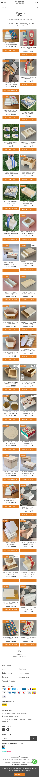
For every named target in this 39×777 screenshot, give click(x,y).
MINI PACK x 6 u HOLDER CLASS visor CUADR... (11, 382)
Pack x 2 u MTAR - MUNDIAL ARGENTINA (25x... (28, 113)
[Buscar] (37, 7)
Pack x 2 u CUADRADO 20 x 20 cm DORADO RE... (11, 603)
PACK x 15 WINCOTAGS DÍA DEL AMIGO (28, 48)
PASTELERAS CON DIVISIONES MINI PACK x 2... (10, 499)
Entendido (19, 774)
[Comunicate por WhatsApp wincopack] (34, 761)
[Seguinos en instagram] (3, 729)
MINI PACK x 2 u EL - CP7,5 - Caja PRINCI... (10, 638)
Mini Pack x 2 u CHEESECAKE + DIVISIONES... (10, 543)
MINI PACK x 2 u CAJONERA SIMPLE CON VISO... (28, 143)
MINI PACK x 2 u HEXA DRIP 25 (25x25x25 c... (10, 353)
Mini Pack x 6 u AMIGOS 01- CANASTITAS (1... (28, 573)
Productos (23, 669)
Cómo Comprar (24, 673)
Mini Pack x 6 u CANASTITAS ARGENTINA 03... (11, 232)
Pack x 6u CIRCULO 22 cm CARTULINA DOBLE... (10, 442)
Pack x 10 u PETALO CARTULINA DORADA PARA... (11, 83)
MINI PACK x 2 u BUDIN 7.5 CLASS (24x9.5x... (28, 543)
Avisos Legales (24, 677)
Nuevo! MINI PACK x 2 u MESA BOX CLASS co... (11, 263)
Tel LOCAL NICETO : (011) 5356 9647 (15, 713)
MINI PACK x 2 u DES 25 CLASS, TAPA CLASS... (28, 382)
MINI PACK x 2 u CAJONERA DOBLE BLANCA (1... (28, 262)
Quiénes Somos (7, 673)
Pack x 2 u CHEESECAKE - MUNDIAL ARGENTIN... (11, 202)
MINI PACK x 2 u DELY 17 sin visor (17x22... (28, 412)
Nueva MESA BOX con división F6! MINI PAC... (28, 172)
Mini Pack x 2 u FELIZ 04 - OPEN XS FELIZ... (28, 442)
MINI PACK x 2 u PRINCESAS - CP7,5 (28, 638)
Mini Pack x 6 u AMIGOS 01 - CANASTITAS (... (28, 78)
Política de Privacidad (8, 681)
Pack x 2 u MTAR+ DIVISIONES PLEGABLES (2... (28, 350)
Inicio (3, 669)
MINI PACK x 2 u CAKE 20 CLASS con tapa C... (11, 472)
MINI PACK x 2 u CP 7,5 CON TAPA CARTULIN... (28, 608)
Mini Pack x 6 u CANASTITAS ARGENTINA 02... (11, 172)
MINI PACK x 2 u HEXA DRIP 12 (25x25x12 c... (10, 323)
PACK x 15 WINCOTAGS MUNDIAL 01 (10, 143)
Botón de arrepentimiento (19, 764)
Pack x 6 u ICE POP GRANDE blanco (28, 202)
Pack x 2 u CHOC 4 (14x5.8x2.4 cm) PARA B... (11, 293)
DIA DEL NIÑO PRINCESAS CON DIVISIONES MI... (11, 111)
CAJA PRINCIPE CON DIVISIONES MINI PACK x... (11, 43)
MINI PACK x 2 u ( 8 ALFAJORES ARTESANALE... (28, 293)
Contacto (5, 677)
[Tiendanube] (19, 757)
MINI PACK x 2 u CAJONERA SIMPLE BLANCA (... (28, 323)
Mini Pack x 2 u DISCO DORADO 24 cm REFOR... (11, 412)
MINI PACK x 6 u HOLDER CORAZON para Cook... (28, 232)
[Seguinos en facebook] (7, 729)
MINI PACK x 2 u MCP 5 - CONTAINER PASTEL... (28, 507)
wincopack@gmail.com (11, 716)
